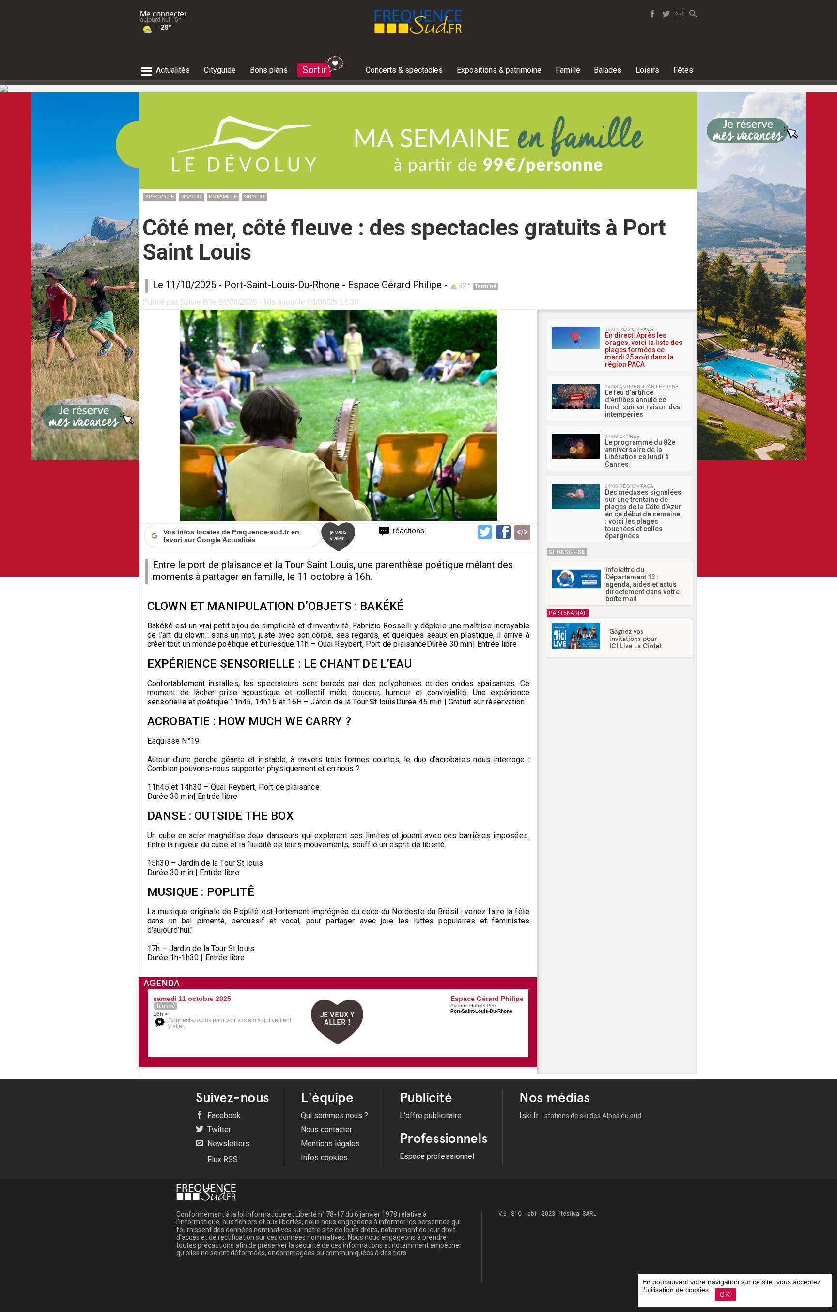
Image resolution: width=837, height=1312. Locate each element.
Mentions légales (330, 1143)
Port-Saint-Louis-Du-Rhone (282, 285)
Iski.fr (580, 1115)
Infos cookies (324, 1157)
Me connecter (163, 14)
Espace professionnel (437, 1156)
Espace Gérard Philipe (395, 285)
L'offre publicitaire (431, 1115)
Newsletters (227, 1143)
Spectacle (159, 196)
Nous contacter (326, 1129)
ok (725, 1294)
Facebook (223, 1115)
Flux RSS (221, 1159)
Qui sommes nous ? (334, 1115)
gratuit (191, 196)
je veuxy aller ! (338, 535)
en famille (223, 196)
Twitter (218, 1129)
